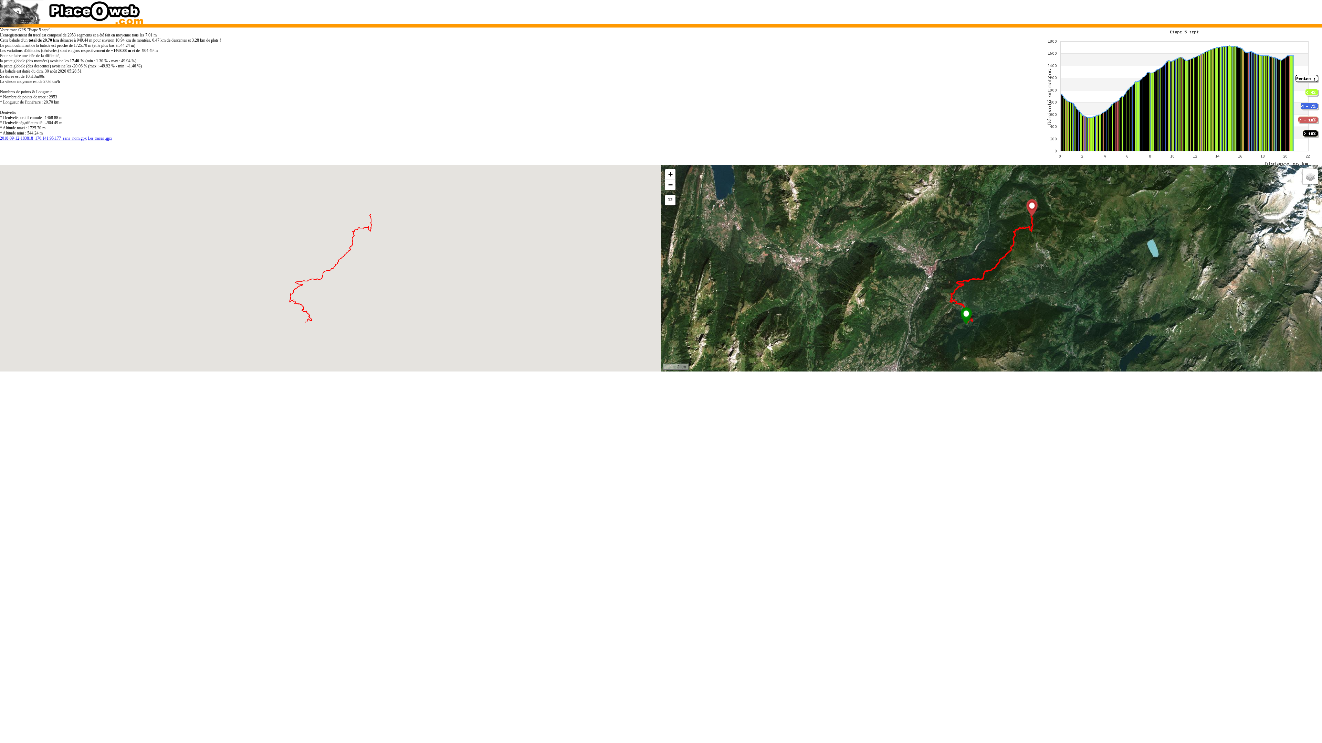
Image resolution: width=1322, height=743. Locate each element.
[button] (966, 315)
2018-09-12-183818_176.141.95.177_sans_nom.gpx (43, 138)
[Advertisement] (973, 10)
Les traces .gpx (100, 138)
